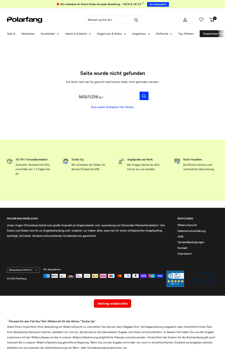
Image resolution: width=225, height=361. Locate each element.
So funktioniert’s (158, 4)
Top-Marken (186, 33)
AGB (180, 236)
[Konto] (185, 20)
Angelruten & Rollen (109, 33)
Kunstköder (48, 33)
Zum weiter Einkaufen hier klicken (112, 107)
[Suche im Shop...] (144, 96)
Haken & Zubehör (76, 33)
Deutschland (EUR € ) (20, 269)
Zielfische (162, 33)
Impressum (185, 253)
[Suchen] (136, 20)
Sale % (11, 33)
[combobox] (108, 19)
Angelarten (139, 33)
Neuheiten (28, 33)
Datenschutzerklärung (191, 231)
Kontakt (182, 248)
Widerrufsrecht (187, 225)
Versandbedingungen (191, 242)
